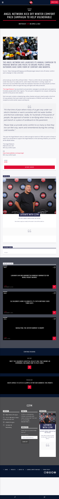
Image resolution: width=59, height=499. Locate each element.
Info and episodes (29, 240)
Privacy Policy (46, 470)
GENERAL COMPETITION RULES (33, 470)
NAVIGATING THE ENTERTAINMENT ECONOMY (30, 328)
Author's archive (29, 167)
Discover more (25, 421)
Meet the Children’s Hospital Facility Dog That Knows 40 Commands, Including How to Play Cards (30, 362)
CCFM (27, 24)
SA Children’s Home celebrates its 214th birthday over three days (29, 302)
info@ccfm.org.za (10, 422)
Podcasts (13, 470)
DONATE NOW (54, 2)
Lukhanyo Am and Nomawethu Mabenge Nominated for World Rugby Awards (30, 276)
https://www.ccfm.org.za (12, 414)
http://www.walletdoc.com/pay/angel (13, 153)
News (29, 10)
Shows (6, 470)
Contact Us (21, 470)
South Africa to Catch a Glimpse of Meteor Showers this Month (30, 383)
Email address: (25, 434)
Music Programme (8, 251)
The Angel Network (8, 89)
